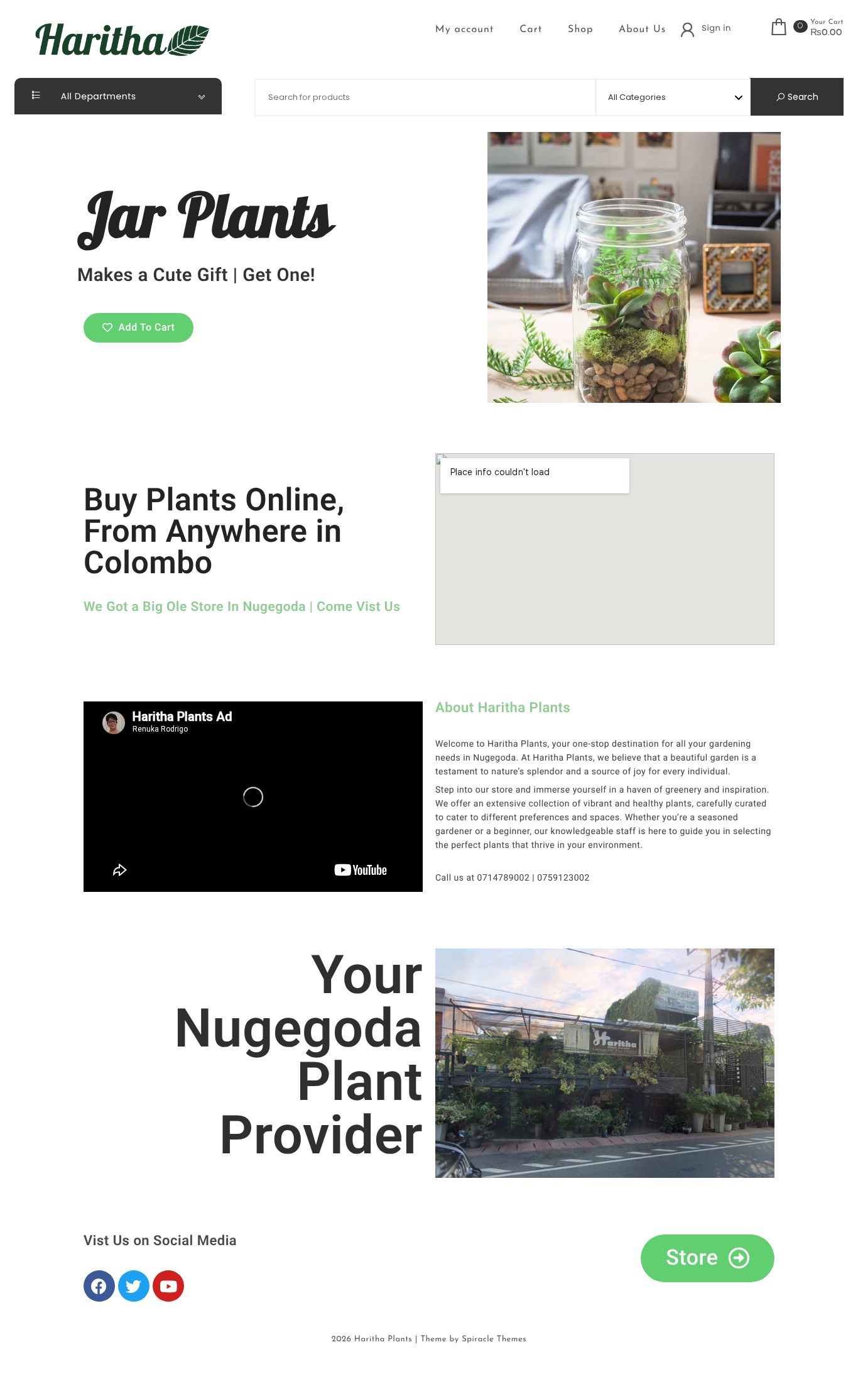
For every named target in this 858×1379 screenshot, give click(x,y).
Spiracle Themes (494, 1340)
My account (464, 30)
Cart (530, 30)
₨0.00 (826, 33)
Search (801, 97)
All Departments (97, 96)
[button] (138, 328)
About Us (642, 30)
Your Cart (827, 22)
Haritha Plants (383, 1340)
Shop (580, 30)
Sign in (716, 28)
